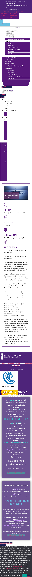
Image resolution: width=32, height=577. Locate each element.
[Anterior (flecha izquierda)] (1, 545)
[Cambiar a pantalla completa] (4, 543)
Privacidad (20, 369)
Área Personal (3, 23)
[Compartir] (7, 543)
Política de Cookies (18, 566)
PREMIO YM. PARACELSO (16, 49)
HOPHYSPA (11, 51)
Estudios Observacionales (16, 39)
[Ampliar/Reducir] (1, 543)
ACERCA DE (9, 41)
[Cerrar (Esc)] (11, 543)
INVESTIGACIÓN (10, 37)
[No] (28, 576)
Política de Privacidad (12, 568)
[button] (16, 56)
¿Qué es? (11, 43)
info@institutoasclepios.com (16, 450)
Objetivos (11, 45)
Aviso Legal (12, 369)
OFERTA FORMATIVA (11, 57)
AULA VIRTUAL (9, 62)
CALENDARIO (9, 60)
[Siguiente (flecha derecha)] (4, 545)
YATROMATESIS (13, 47)
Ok (25, 575)
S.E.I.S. (10, 53)
